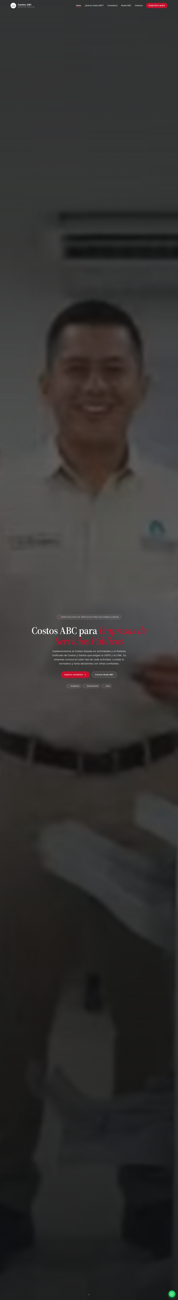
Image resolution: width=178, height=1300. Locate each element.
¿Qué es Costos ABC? (94, 5)
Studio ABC (126, 5)
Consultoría (112, 5)
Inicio (78, 5)
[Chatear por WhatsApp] (172, 1294)
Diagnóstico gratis (157, 5)
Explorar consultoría (74, 675)
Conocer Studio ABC (104, 675)
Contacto (139, 5)
